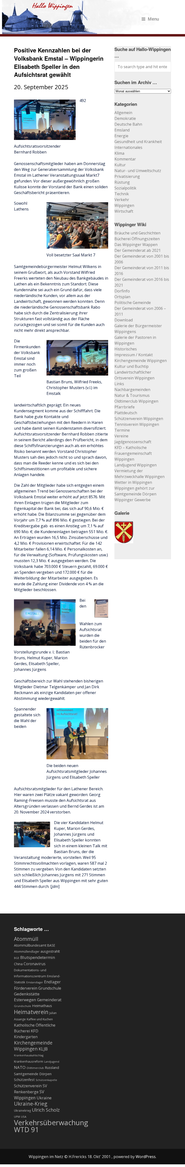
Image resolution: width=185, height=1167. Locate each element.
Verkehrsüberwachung (51, 1122)
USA (23, 1116)
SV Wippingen (29, 1095)
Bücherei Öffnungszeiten (137, 238)
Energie (121, 135)
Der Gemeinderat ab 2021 (137, 250)
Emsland (122, 130)
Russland (52, 1067)
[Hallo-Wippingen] (80, 31)
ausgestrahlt (50, 951)
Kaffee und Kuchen (40, 1019)
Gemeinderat (49, 999)
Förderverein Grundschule (37, 988)
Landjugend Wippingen (135, 465)
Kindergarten (26, 1036)
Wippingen (124, 205)
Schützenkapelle (46, 1080)
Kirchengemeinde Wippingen (140, 360)
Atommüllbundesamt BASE (34, 945)
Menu (153, 19)
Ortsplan (122, 296)
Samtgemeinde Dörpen (33, 1073)
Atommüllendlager (27, 952)
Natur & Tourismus (132, 395)
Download (123, 320)
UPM (17, 1116)
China (18, 964)
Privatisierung (127, 176)
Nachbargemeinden (132, 389)
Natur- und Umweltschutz (137, 170)
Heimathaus (42, 1005)
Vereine (121, 436)
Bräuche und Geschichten (137, 233)
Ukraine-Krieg (30, 1103)
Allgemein (123, 112)
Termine (122, 430)
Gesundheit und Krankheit (138, 141)
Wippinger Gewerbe (132, 499)
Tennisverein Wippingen (136, 424)
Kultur (120, 164)
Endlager (52, 982)
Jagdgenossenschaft (132, 441)
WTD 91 (26, 1129)
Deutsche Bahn (128, 124)
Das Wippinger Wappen (136, 244)
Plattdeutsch (125, 412)
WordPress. (146, 1156)
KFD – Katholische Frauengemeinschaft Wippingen (133, 453)
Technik (121, 193)
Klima (119, 153)
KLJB (43, 1049)
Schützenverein (28, 1085)
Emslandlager (34, 982)
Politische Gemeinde (132, 302)
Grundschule (22, 1006)
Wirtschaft (123, 211)
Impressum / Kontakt (133, 354)
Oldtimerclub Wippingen (136, 401)
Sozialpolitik (125, 188)
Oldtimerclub (35, 1068)
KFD (34, 1031)
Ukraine (44, 1098)
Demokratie (125, 118)
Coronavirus (35, 963)
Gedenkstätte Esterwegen (27, 996)
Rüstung (122, 182)
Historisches (125, 349)
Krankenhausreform (28, 1061)
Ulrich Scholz (46, 1110)
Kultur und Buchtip (131, 366)
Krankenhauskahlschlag (28, 1055)
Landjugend (51, 1061)
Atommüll (26, 938)
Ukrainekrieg (22, 1110)
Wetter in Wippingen (133, 482)
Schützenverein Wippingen (138, 418)
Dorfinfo (122, 291)
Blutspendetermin (37, 957)
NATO (20, 1067)
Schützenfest (24, 1079)
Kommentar (125, 159)
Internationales (128, 147)
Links (119, 383)
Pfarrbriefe (124, 407)
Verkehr (121, 199)
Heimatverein (31, 1012)
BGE (16, 958)
